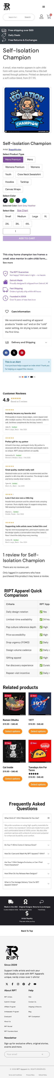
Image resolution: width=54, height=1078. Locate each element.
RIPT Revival (8, 1026)
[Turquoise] (24, 200)
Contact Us (32, 1002)
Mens (30, 159)
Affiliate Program (10, 1007)
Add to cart (27, 238)
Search (28, 17)
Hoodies (9, 181)
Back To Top (27, 931)
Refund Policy (43, 1075)
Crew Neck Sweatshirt (29, 174)
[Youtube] (34, 984)
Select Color (9, 196)
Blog (30, 1012)
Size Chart (22, 210)
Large (35, 216)
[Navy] (17, 200)
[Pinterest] (23, 984)
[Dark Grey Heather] (5, 200)
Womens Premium (14, 167)
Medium (21, 216)
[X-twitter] (6, 984)
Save (9, 696)
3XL (17, 223)
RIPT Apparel (22, 1069)
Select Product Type (13, 154)
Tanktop (24, 181)
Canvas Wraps (13, 189)
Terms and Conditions (15, 1075)
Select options (12, 731)
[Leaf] (11, 200)
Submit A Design (10, 1002)
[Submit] (42, 1054)
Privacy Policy (30, 1075)
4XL (27, 223)
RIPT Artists (8, 997)
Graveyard (7, 1016)
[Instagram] (18, 984)
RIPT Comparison (34, 1016)
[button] (44, 7)
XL (45, 216)
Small (8, 216)
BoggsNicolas (15, 149)
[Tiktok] (29, 984)
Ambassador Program (11, 1012)
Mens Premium (13, 159)
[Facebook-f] (12, 984)
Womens (35, 167)
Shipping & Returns (35, 1007)
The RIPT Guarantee (19, 272)
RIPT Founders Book (11, 1031)
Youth (8, 174)
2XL (7, 223)
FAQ (30, 997)
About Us (7, 1021)
